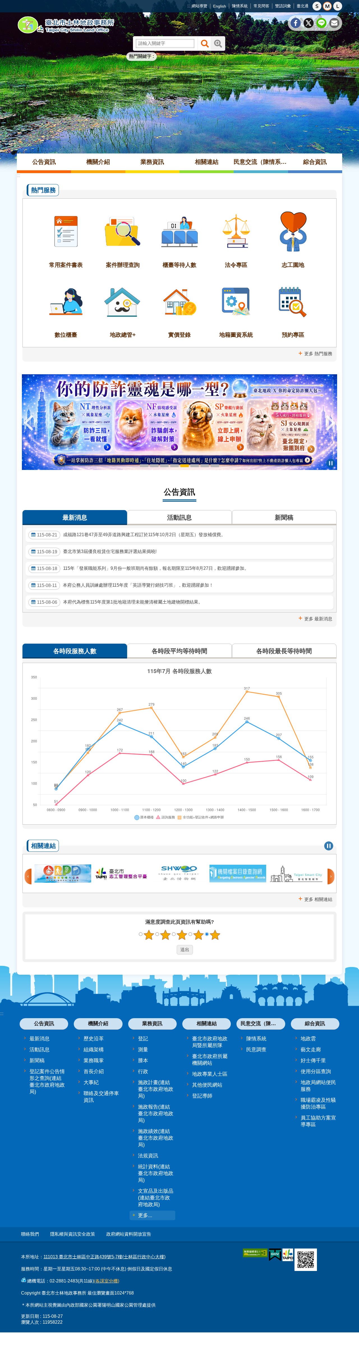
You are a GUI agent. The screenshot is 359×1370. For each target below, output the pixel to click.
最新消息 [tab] (75, 517)
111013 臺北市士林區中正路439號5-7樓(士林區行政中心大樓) (104, 1256)
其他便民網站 (207, 1085)
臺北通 (303, 6)
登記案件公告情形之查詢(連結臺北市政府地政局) (47, 1081)
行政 (143, 1071)
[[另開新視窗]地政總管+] (122, 308)
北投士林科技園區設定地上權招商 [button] (205, 465)
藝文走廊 (311, 1049)
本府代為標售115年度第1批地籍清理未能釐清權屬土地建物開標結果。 (120, 602)
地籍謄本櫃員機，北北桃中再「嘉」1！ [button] (154, 465)
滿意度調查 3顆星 (182, 935)
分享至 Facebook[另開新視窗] (296, 23)
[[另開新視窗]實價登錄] (179, 308)
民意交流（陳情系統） (261, 162)
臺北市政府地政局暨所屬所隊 (209, 1042)
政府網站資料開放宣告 (128, 1234)
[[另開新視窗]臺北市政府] (287, 1255)
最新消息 (39, 1038)
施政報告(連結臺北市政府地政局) (155, 1113)
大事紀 (91, 1082)
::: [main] (18, 175)
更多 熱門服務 (318, 353)
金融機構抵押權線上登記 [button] (144, 465)
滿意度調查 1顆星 (149, 935)
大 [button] (337, 6)
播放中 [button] (330, 463)
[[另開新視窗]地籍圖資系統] (236, 308)
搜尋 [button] (204, 43)
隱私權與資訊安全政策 (72, 1234)
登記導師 (202, 1096)
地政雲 (308, 1038)
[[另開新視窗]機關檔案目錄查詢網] (238, 873)
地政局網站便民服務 (318, 1086)
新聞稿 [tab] (284, 517)
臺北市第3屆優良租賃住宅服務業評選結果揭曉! (97, 551)
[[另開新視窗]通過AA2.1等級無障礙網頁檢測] (255, 1253)
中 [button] (327, 6)
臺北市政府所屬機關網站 (209, 1060)
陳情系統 (240, 6)
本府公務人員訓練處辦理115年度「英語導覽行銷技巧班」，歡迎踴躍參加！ (125, 585)
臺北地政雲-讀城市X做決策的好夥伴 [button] (194, 465)
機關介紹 (98, 162)
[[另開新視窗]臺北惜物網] (179, 873)
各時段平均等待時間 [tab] (179, 651)
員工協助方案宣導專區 (318, 1121)
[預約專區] (293, 308)
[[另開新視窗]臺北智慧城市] (296, 873)
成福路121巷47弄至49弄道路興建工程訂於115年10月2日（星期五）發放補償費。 (131, 534)
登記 (143, 1038)
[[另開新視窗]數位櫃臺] (65, 308)
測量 (143, 1049)
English (219, 6)
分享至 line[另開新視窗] (321, 23)
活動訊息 (39, 1049)
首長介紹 (94, 1071)
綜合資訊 (315, 162)
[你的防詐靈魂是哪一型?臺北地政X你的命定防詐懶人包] (179, 422)
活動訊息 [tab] (179, 517)
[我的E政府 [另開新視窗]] (275, 1255)
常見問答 (261, 6)
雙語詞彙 (283, 6)
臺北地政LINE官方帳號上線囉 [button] (215, 465)
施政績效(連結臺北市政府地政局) (155, 1138)
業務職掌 (94, 1060)
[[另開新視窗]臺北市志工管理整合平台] (121, 873)
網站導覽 (199, 6)
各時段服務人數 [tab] (74, 651)
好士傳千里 (313, 1060)
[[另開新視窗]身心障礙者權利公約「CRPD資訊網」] (62, 873)
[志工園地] (293, 238)
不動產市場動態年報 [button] (164, 465)
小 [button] (316, 6)
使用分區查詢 (316, 1071)
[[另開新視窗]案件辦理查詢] (122, 238)
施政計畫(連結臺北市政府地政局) (155, 1089)
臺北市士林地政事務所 (66, 25)
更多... (145, 1215)
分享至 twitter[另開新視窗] (308, 23)
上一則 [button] (28, 423)
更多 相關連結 (318, 899)
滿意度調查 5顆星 (215, 935)
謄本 (143, 1060)
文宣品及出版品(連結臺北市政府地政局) (155, 1197)
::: (188, 5)
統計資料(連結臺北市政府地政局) (155, 1173)
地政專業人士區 (209, 1074)
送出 (171, 949)
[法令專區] (236, 238)
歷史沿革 (94, 1038)
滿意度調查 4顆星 (198, 935)
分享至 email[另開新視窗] (334, 23)
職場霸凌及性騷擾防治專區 (318, 1103)
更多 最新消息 (318, 618)
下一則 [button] (330, 423)
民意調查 (256, 1049)
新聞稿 (37, 1060)
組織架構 (94, 1049)
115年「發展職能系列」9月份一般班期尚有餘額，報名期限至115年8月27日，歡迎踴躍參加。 (143, 568)
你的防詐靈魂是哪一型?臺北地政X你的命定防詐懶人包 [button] (184, 465)
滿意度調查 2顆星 (165, 935)
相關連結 (206, 162)
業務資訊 (152, 162)
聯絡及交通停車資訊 (101, 1097)
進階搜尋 (218, 43)
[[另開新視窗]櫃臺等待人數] (179, 238)
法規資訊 (148, 1155)
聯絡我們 (30, 1234)
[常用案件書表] (65, 238)
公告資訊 (44, 162)
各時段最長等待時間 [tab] (284, 651)
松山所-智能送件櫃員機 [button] (174, 465)
